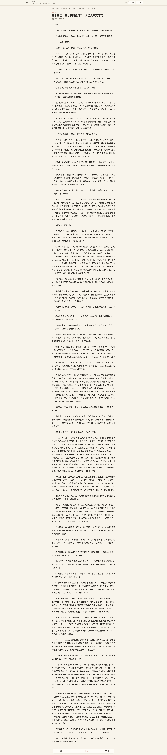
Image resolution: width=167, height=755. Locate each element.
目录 (141, 2)
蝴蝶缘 (65, 9)
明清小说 (59, 9)
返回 (27, 2)
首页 (53, 9)
